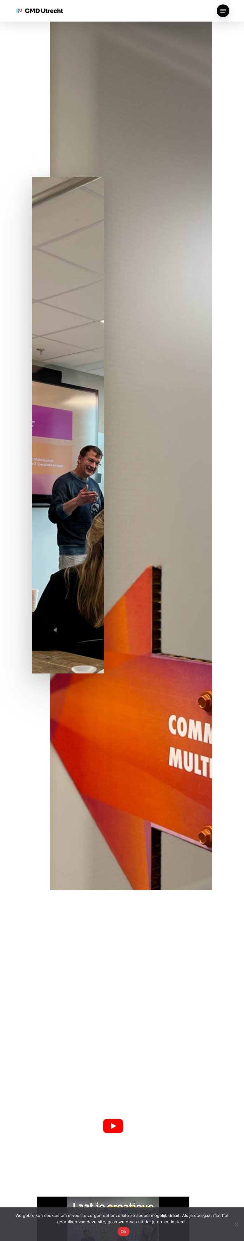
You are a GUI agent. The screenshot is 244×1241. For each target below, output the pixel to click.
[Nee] (236, 1224)
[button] (223, 11)
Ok (123, 1231)
